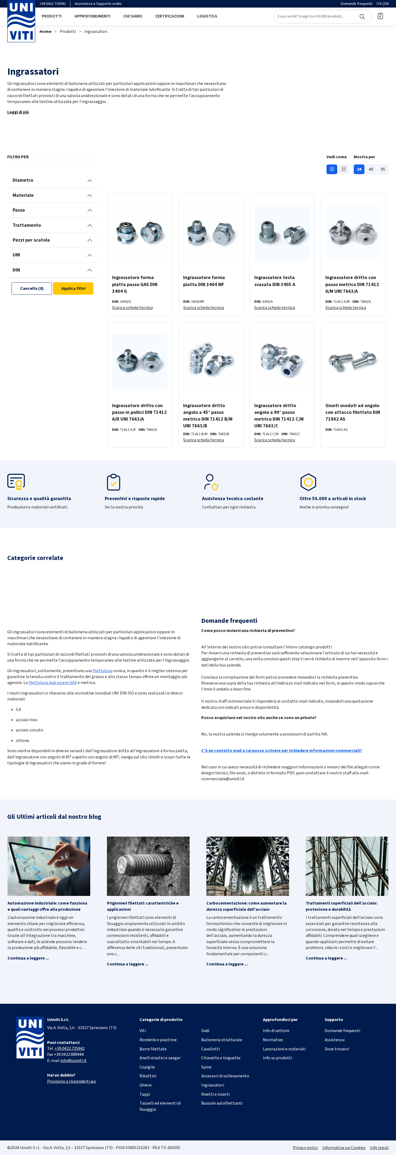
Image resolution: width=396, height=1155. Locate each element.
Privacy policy (305, 1148)
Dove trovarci (337, 1049)
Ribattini (148, 1076)
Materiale (23, 195)
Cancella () (32, 288)
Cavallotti (210, 1049)
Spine (206, 1067)
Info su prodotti (277, 1058)
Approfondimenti (92, 16)
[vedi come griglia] (331, 169)
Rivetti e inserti (215, 1094)
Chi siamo (132, 16)
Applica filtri (73, 288)
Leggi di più (18, 112)
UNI (16, 255)
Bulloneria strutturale (221, 1040)
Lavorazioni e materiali (284, 1049)
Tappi (145, 1094)
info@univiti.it (73, 1061)
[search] (323, 16)
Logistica (207, 16)
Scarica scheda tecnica (132, 308)
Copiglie (147, 1067)
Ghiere (146, 1085)
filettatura (102, 671)
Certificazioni (169, 16)
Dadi (205, 1031)
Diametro (23, 180)
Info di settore (276, 1031)
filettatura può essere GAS (53, 683)
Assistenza (335, 1040)
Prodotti (52, 16)
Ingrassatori (95, 32)
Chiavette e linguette (221, 1058)
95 (383, 169)
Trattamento (27, 225)
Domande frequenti (356, 3)
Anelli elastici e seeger (160, 1058)
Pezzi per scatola (31, 240)
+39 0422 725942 (53, 3)
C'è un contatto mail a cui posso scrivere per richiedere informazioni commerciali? (281, 751)
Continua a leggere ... (28, 958)
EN (386, 3)
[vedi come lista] (343, 169)
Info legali (379, 1148)
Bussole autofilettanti (221, 1103)
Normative (273, 1040)
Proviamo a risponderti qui (71, 1081)
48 (371, 169)
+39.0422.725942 (70, 1048)
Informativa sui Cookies (344, 1148)
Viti (143, 1031)
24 (359, 169)
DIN (16, 270)
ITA (379, 3)
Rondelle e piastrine (158, 1040)
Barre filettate (153, 1049)
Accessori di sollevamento (225, 1076)
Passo (19, 210)
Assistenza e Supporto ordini (98, 3)
